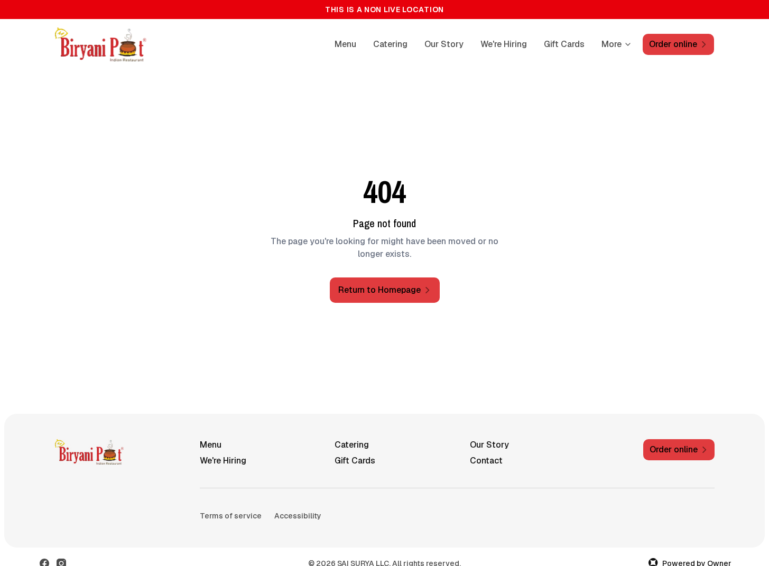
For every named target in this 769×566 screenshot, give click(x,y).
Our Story (444, 44)
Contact (486, 460)
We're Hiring (503, 44)
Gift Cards (564, 44)
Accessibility (297, 516)
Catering (390, 44)
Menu (345, 44)
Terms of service (231, 516)
